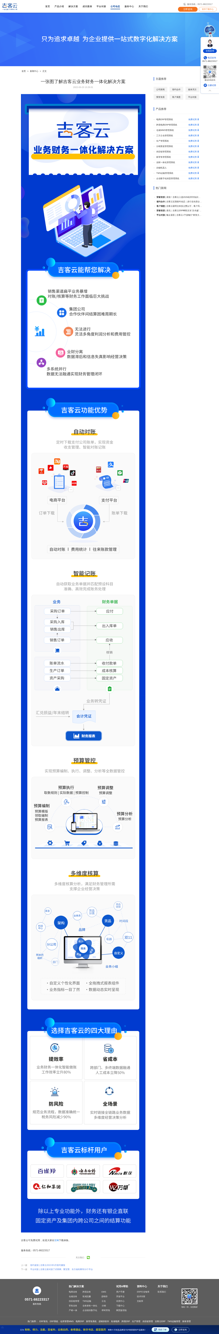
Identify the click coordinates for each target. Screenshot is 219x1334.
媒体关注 (192, 89)
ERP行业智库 (143, 1292)
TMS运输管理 (173, 1321)
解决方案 (73, 6)
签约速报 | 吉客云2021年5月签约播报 (47, 1265)
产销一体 (73, 1310)
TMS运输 (87, 1301)
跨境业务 (87, 1292)
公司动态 (115, 6)
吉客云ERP (160, 1321)
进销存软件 (104, 1321)
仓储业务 (73, 1296)
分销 (104, 1305)
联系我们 (162, 1292)
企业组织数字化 (90, 1310)
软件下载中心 (208, 9)
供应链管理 (74, 1301)
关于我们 (143, 6)
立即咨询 (188, 9)
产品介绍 (59, 6)
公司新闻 (160, 89)
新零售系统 (91, 1321)
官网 (56, 1240)
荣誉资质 (160, 97)
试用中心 (120, 1301)
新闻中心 (34, 71)
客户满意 (176, 97)
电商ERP (80, 1321)
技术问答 (141, 1296)
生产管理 (136, 1321)
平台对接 (101, 6)
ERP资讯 (43, 1321)
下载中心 (120, 1305)
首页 (47, 6)
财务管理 (186, 1321)
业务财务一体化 (90, 1305)
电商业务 (73, 1292)
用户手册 (120, 1292)
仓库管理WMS (67, 1321)
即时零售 (106, 1310)
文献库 (140, 1301)
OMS (103, 1292)
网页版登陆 (121, 1310)
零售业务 (73, 1305)
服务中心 (129, 6)
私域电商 (115, 1321)
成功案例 (87, 6)
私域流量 (87, 1296)
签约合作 (176, 89)
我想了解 (162, 1329)
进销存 (104, 1296)
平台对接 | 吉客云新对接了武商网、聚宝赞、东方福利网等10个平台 (61, 1269)
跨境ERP (126, 1321)
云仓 (104, 1301)
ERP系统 (54, 1321)
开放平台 (120, 1296)
